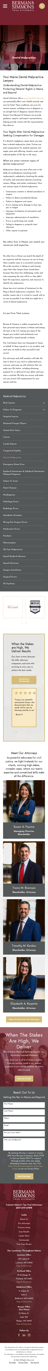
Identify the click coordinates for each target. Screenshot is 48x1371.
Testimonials (24, 1240)
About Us (24, 1219)
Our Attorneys (24, 1224)
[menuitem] (22, 402)
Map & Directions (24, 1266)
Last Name (8, 1111)
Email (6, 1125)
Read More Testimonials (24, 680)
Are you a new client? (12, 1133)
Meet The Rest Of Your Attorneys (24, 1019)
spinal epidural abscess (33, 98)
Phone (6, 1118)
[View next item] (26, 623)
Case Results (24, 1232)
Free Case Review (24, 1244)
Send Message (24, 1176)
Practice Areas (24, 1228)
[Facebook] (19, 1335)
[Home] (23, 6)
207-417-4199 (24, 1207)
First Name (8, 1104)
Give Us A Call (24, 1078)
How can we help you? (12, 1140)
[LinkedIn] (24, 1335)
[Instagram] (29, 1335)
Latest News (24, 1236)
